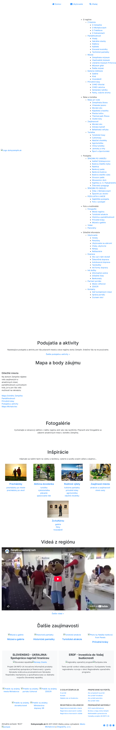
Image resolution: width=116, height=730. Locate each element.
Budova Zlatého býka (101, 164)
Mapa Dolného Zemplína (12, 396)
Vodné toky (97, 119)
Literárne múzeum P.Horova (104, 63)
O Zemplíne (97, 25)
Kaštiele (95, 46)
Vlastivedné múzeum (101, 60)
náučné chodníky (72, 496)
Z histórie (92, 22)
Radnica (95, 166)
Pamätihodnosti (94, 36)
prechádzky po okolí (16, 490)
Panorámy (92, 228)
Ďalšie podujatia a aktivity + (58, 354)
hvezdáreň (58, 530)
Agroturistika (97, 143)
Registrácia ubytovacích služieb (71, 711)
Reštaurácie (97, 251)
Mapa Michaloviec (9, 406)
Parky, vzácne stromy (101, 92)
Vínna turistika (98, 146)
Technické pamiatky (100, 52)
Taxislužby (96, 265)
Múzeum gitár (98, 65)
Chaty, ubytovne (99, 246)
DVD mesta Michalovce (96, 708)
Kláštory (95, 44)
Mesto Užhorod (98, 284)
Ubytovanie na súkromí (102, 243)
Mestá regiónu (98, 212)
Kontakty (91, 289)
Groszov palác (98, 177)
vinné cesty (100, 490)
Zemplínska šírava (100, 102)
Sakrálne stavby (99, 41)
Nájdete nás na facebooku (69, 698)
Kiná (94, 76)
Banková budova (99, 172)
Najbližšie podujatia (100, 199)
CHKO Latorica (98, 87)
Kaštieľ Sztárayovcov (101, 161)
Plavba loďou (97, 113)
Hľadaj (94, 4)
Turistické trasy (98, 135)
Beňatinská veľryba (100, 129)
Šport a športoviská (100, 151)
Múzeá (90, 55)
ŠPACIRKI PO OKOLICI (97, 188)
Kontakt (62, 695)
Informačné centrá (100, 273)
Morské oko (97, 108)
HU (86, 16)
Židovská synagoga (100, 185)
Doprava (91, 254)
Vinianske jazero (99, 105)
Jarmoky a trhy (98, 148)
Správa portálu (98, 295)
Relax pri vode (94, 100)
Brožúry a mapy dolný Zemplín (98, 711)
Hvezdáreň (96, 79)
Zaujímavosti (93, 121)
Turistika (91, 132)
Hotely (95, 238)
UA (81, 16)
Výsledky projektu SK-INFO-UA (98, 716)
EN (81, 13)
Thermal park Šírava (100, 116)
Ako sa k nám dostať (101, 257)
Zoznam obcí (97, 297)
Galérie (95, 74)
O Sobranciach (98, 33)
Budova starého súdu (101, 175)
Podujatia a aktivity (10, 404)
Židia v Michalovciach (101, 191)
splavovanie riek (44, 496)
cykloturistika (44, 490)
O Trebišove (97, 30)
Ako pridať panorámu (95, 698)
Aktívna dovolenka (44, 484)
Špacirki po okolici (100, 193)
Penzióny (96, 240)
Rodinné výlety (72, 484)
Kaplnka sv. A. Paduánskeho (104, 183)
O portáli (63, 693)
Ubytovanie (77, 4)
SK (86, 10)
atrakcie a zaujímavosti (100, 487)
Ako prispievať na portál (96, 693)
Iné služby (92, 270)
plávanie (43, 493)
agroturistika (72, 493)
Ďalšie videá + (58, 613)
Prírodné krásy (94, 82)
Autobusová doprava (101, 262)
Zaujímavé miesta (100, 484)
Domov (57, 4)
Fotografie (92, 209)
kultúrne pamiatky (72, 487)
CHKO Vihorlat (98, 84)
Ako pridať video (93, 701)
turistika (43, 487)
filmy (58, 527)
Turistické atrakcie (100, 214)
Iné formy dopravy (100, 267)
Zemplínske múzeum (101, 57)
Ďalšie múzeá (98, 68)
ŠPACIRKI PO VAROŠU (97, 158)
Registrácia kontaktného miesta (71, 708)
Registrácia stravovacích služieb (71, 713)
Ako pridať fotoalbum (95, 695)
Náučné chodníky (99, 140)
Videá (90, 225)
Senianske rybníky (100, 90)
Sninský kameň (98, 127)
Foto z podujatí (98, 202)
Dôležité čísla (98, 276)
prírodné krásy (72, 490)
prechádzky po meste (15, 487)
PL (85, 13)
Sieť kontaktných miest (102, 292)
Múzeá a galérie (99, 222)
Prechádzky (15, 484)
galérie (58, 524)
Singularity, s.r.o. (64, 727)
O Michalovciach (99, 27)
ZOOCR (95, 286)
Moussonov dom (99, 180)
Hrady (94, 38)
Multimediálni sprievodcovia (97, 713)
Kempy (95, 249)
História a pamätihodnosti (103, 217)
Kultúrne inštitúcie (95, 71)
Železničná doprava (100, 259)
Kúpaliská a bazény (100, 110)
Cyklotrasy (96, 138)
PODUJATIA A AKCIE (96, 196)
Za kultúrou (58, 520)
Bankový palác (98, 169)
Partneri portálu (94, 281)
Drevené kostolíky (100, 49)
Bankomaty (97, 278)
